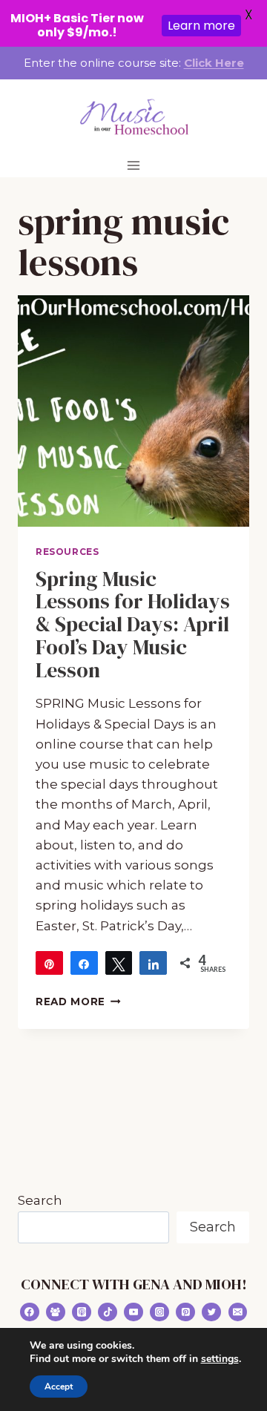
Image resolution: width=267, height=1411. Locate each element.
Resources (67, 551)
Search (40, 1200)
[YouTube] (133, 1312)
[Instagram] (159, 1312)
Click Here (214, 63)
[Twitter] (211, 1312)
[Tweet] (119, 963)
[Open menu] (134, 165)
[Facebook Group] (55, 1312)
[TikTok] (107, 1312)
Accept (58, 1386)
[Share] (84, 963)
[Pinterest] (185, 1312)
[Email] (238, 1312)
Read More (78, 1001)
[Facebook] (29, 1312)
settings (220, 1359)
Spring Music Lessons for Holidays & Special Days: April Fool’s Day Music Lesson (133, 624)
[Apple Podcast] (81, 1312)
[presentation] (133, 411)
